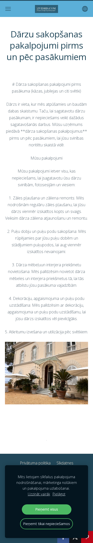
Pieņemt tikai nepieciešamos (46, 523)
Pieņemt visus (46, 509)
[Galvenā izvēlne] (8, 9)
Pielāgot (59, 494)
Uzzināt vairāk (39, 494)
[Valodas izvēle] (85, 9)
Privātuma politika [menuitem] (35, 463)
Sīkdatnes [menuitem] (65, 463)
